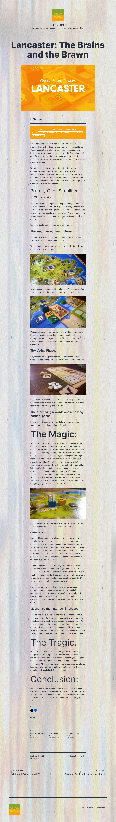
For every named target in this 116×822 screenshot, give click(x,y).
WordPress (102, 807)
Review (83, 756)
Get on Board (58, 25)
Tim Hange (36, 758)
